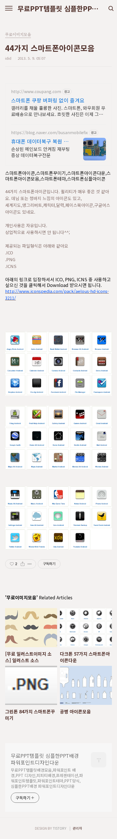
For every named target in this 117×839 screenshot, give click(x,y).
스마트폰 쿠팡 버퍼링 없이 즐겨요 (47, 100)
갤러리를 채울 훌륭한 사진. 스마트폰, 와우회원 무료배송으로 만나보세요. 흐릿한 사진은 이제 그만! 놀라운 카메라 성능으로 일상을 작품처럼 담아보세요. (58, 110)
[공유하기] (22, 564)
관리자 (77, 828)
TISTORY (59, 828)
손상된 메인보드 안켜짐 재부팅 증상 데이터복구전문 (40, 151)
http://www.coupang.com (36, 91)
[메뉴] (8, 8)
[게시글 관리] (29, 564)
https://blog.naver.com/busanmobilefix (49, 132)
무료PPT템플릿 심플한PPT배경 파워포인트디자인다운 (58, 8)
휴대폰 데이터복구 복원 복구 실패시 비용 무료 (39, 141)
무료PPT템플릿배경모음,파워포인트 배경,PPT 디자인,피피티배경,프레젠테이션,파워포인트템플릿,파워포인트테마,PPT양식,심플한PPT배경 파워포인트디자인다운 (47, 778)
